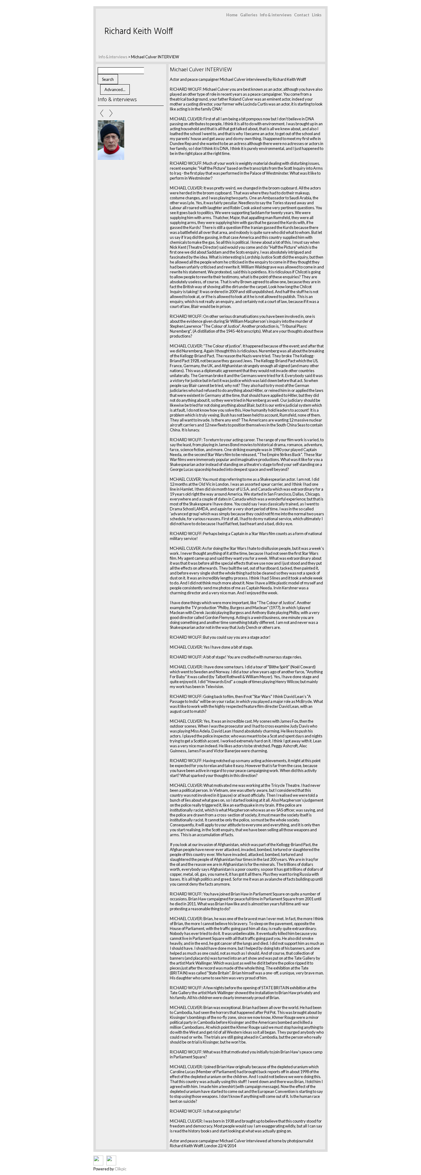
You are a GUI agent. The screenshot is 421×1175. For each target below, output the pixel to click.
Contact (301, 14)
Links (316, 14)
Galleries (248, 14)
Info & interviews (276, 14)
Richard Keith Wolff (138, 32)
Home (232, 14)
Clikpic (120, 1168)
